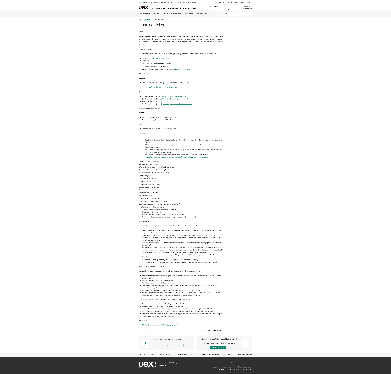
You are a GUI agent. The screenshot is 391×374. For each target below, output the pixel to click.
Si (167, 345)
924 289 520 (247, 9)
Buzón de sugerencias (244, 354)
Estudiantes (156, 2)
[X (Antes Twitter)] (245, 363)
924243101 (159, 101)
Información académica (172, 14)
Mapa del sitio (234, 369)
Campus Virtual (234, 2)
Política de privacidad (243, 367)
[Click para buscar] (250, 14)
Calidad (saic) (202, 14)
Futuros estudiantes (145, 2)
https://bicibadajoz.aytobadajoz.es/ (175, 99)
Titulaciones (145, 14)
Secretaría (189, 14)
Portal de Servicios (166, 354)
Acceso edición (245, 369)
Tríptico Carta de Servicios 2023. (153, 325)
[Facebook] (242, 363)
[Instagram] (248, 363)
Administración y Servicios (180, 2)
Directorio (221, 2)
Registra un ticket (217, 347)
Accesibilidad (223, 369)
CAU (227, 2)
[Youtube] (251, 363)
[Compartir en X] (144, 330)
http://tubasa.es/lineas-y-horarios (174, 97)
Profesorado (165, 2)
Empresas (193, 2)
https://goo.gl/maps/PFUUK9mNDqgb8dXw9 (162, 87)
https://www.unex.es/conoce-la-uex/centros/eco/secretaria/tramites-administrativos (176, 157)
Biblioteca (228, 354)
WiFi (152, 354)
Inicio (140, 20)
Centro (156, 14)
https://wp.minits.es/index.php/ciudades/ (177, 104)
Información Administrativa (210, 354)
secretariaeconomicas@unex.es (223, 9)
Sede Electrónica (245, 2)
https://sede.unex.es (182, 69)
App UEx (142, 354)
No (179, 345)
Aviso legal (231, 367)
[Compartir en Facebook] (140, 330)
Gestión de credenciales (186, 354)
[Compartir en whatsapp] (150, 330)
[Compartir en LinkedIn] (147, 330)
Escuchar (217, 330)
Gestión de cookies (219, 367)
